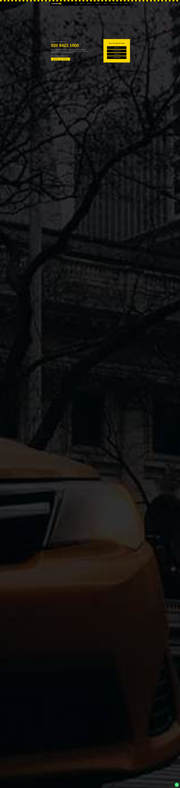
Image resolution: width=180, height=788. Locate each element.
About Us (82, 3)
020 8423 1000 (65, 45)
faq (120, 3)
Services (89, 3)
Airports (97, 3)
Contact (126, 3)
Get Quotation (117, 50)
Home (76, 3)
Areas (105, 3)
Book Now (116, 54)
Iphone (66, 59)
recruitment (114, 3)
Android (56, 59)
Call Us (117, 47)
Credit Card (116, 57)
